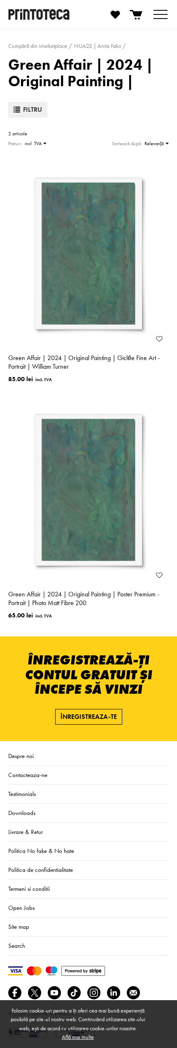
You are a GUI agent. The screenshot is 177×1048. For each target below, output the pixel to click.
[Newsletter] (133, 993)
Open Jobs (21, 908)
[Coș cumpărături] (136, 14)
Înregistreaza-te (89, 716)
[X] (34, 993)
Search (16, 946)
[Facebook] (15, 993)
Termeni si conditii (29, 889)
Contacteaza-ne (27, 775)
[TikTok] (74, 993)
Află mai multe (78, 1037)
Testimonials (22, 794)
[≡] (160, 14)
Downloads (21, 813)
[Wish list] (115, 14)
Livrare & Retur (25, 832)
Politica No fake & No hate (41, 851)
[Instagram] (94, 993)
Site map (18, 927)
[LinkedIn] (113, 993)
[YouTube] (54, 993)
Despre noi (21, 756)
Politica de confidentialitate (40, 870)
